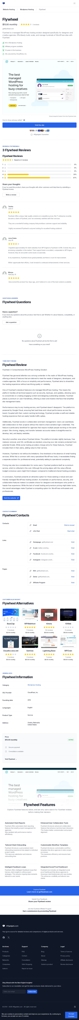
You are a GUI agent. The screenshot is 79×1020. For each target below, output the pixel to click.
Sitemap (44, 960)
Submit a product (47, 964)
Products (5, 951)
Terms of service (66, 951)
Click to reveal (69, 525)
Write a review (11, 195)
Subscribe (32, 991)
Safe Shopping (27, 964)
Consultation (26, 960)
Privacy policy (65, 956)
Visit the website (10, 498)
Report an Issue (27, 968)
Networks (5, 960)
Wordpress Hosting (27, 9)
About (43, 956)
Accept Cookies (71, 1015)
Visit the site (39, 125)
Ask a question (11, 322)
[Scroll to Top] (75, 1006)
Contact (24, 956)
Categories (6, 956)
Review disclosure (66, 964)
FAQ (23, 951)
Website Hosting (9, 9)
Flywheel (42, 9)
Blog (42, 951)
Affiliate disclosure (66, 960)
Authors (5, 968)
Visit (72, 542)
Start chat (70, 531)
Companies (6, 964)
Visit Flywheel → (11, 759)
